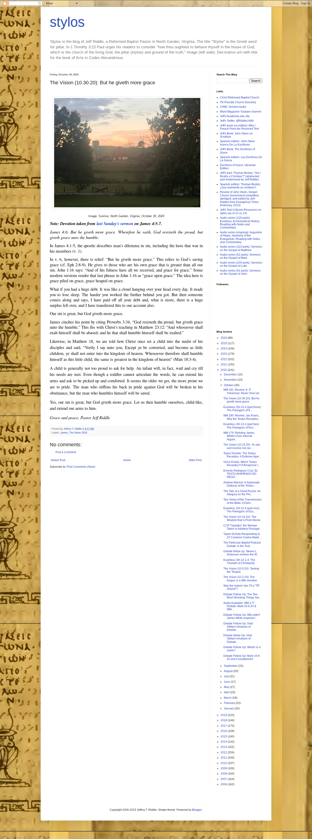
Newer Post (58, 460)
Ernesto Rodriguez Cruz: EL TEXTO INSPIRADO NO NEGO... (240, 474)
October (229, 385)
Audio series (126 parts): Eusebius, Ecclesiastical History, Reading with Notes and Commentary (240, 222)
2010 (224, 763)
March (228, 697)
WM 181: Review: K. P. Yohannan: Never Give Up (241, 391)
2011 (224, 757)
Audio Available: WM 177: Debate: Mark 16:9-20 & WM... (239, 606)
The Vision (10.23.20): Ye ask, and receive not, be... (241, 446)
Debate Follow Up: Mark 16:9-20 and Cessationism (241, 657)
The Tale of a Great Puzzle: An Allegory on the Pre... (242, 493)
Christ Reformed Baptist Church (239, 97)
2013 (224, 747)
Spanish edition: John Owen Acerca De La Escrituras (237, 143)
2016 (224, 731)
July (227, 676)
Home (127, 460)
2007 (224, 779)
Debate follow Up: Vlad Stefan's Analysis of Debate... (237, 639)
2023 (224, 353)
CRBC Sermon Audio (233, 106)
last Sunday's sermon (115, 223)
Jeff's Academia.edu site (235, 116)
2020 (224, 370)
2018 (224, 720)
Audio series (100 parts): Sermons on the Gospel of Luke (241, 264)
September (231, 665)
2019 (224, 715)
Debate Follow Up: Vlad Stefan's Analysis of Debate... (238, 627)
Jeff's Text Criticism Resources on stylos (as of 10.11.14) (240, 211)
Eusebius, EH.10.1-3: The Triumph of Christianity (239, 561)
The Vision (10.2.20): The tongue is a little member (240, 578)
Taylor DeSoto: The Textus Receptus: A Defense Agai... (242, 455)
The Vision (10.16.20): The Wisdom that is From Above (241, 518)
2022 (224, 359)
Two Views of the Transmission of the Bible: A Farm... (242, 501)
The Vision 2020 (78, 432)
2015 (224, 736)
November (231, 379)
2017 (224, 725)
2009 (224, 768)
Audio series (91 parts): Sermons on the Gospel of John (240, 272)
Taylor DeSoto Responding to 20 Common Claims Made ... (242, 535)
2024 (224, 348)
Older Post (195, 460)
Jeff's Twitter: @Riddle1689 (237, 120)
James (64, 432)
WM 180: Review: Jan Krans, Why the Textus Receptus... (241, 417)
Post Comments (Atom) (81, 466)
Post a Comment (66, 452)
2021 (224, 364)
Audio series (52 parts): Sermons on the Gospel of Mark (240, 256)
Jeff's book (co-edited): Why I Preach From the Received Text (239, 127)
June (227, 681)
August (228, 671)
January (229, 708)
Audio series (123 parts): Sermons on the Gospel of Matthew (241, 248)
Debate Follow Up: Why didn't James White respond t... (241, 616)
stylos (67, 22)
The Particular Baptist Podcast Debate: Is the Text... (242, 544)
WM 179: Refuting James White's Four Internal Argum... (238, 436)
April (227, 692)
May (227, 687)
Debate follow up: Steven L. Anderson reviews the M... (241, 553)
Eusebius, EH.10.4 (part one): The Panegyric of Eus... (241, 510)
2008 (224, 773)
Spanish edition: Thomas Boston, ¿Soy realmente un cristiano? (240, 186)
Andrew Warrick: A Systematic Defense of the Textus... (241, 484)
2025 (224, 343)
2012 (224, 752)
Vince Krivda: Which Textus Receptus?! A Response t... (241, 463)
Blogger (197, 809)
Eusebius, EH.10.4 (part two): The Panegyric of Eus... (241, 426)
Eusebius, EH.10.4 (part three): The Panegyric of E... (242, 408)
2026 (224, 337)
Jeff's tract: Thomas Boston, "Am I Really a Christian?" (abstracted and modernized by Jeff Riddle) (240, 176)
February (230, 703)
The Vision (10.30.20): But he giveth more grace (241, 400)
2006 (224, 784)
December (231, 374)
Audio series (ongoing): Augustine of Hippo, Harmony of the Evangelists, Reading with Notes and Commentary (241, 237)
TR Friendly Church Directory (238, 102)
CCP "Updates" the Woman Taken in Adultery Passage (241, 527)
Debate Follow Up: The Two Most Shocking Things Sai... (242, 596)
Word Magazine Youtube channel (240, 111)
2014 (224, 741)
